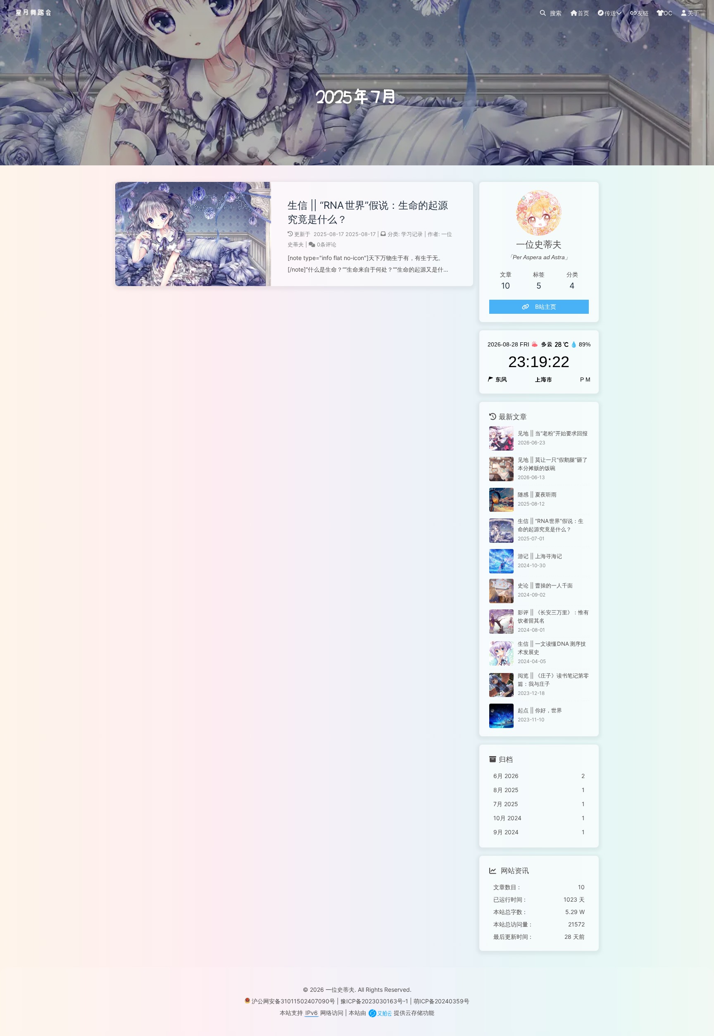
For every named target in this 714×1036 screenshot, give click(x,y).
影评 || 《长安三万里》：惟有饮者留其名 (553, 616)
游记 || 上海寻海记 (540, 556)
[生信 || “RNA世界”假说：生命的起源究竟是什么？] (501, 530)
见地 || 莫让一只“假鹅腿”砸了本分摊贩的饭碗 (553, 463)
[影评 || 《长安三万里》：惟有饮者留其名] (501, 621)
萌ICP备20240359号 (441, 1001)
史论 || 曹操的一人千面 (545, 585)
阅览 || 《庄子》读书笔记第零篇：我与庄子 (553, 679)
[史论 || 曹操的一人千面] (501, 591)
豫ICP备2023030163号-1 (374, 1001)
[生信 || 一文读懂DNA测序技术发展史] (501, 653)
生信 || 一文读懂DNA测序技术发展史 (552, 647)
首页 (583, 13)
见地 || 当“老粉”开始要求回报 (553, 433)
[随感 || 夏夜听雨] (501, 500)
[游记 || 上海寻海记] (501, 561)
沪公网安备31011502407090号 (293, 1001)
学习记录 (412, 234)
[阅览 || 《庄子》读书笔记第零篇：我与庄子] (501, 685)
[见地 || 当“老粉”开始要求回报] (501, 438)
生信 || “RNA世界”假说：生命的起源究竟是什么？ (368, 212)
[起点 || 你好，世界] (501, 716)
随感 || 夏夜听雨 (537, 494)
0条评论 (326, 244)
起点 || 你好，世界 (540, 710)
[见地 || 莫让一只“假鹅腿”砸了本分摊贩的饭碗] (501, 469)
